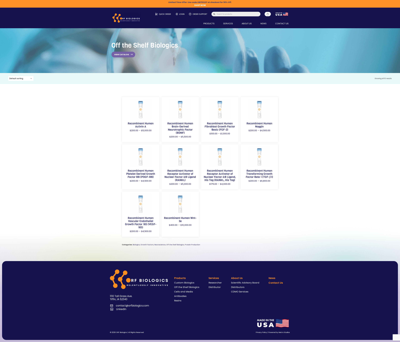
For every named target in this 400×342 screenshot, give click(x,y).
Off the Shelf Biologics (175, 244)
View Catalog (121, 54)
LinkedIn (121, 309)
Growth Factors (147, 244)
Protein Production (192, 244)
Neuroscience (160, 244)
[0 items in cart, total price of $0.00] (268, 14)
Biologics (136, 244)
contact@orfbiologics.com (132, 305)
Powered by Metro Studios (279, 332)
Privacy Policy (261, 332)
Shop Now (200, 5)
